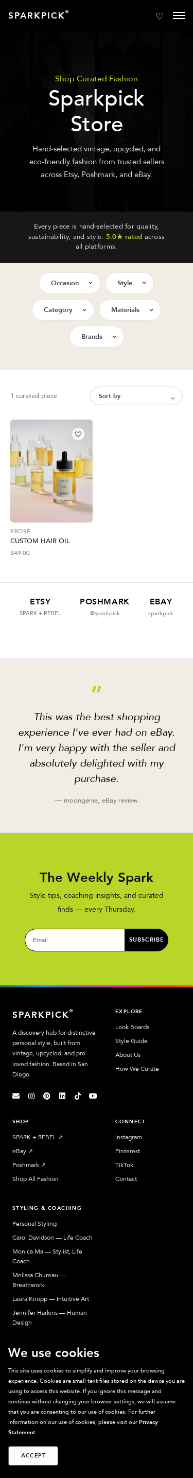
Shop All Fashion (35, 1179)
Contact (126, 1179)
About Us (128, 1055)
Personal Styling (34, 1224)
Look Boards (132, 1027)
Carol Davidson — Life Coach (52, 1237)
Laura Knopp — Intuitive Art (50, 1299)
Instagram (128, 1137)
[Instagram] (31, 1096)
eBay (22, 1151)
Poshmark (29, 1165)
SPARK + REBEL (37, 1137)
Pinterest (127, 1151)
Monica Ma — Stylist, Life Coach (47, 1256)
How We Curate (137, 1069)
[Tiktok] (77, 1096)
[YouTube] (93, 1096)
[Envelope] (16, 1096)
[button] (78, 434)
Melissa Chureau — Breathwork (39, 1280)
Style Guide (131, 1041)
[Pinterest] (46, 1096)
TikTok (124, 1165)
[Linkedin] (62, 1096)
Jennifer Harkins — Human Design (49, 1318)
